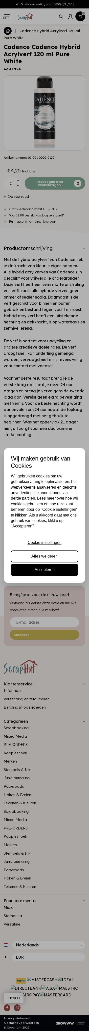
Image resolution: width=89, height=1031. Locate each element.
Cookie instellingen (45, 543)
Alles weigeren (44, 556)
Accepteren (45, 570)
